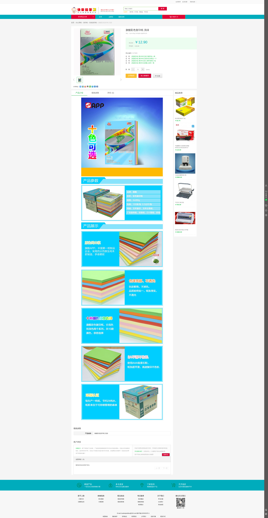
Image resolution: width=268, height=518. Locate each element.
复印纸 (131, 12)
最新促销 (121, 17)
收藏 (157, 76)
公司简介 (143, 516)
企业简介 (160, 502)
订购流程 (101, 502)
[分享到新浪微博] (85, 86)
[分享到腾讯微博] (92, 86)
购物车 (174, 17)
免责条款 (105, 516)
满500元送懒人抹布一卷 (146, 63)
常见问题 (160, 499)
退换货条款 (141, 502)
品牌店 (111, 17)
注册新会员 (81, 502)
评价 (110, 93)
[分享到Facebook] (97, 86)
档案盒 (141, 12)
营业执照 (160, 504)
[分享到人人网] (95, 86)
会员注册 (184, 2)
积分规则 (101, 499)
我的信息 (192, 2)
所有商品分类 (82, 17)
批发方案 (153, 516)
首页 (100, 17)
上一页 (158, 468)
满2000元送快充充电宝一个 (148, 58)
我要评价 (165, 454)
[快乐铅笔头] (93, 10)
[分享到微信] (90, 86)
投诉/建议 (141, 499)
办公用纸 (79, 22)
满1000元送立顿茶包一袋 (147, 56)
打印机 (136, 12)
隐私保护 (114, 516)
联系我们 (140, 504)
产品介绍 (79, 93)
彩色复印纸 (93, 22)
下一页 (165, 468)
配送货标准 (121, 502)
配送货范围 (121, 499)
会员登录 (178, 2)
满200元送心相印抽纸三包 (147, 61)
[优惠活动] (134, 56)
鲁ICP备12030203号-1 (143, 513)
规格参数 (95, 93)
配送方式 (163, 516)
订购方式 (81, 499)
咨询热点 (124, 516)
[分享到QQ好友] (88, 86)
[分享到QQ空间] (83, 86)
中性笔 (146, 12)
